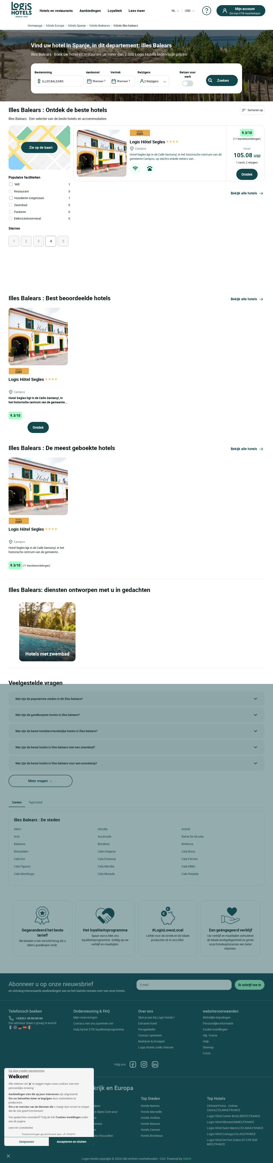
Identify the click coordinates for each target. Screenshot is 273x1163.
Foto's (207, 1053)
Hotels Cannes (150, 1130)
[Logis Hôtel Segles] (101, 153)
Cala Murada (106, 874)
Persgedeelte (146, 1029)
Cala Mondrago (24, 874)
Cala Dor (19, 859)
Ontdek (247, 174)
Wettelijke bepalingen (217, 1017)
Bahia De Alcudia (193, 836)
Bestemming (43, 72)
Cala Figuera (22, 866)
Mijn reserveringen (85, 1017)
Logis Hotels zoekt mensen (156, 1047)
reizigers (144, 72)
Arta (17, 836)
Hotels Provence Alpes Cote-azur (96, 1112)
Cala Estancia (107, 859)
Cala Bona (188, 851)
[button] (8, 1156)
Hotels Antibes (150, 1118)
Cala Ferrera (190, 859)
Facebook (133, 1064)
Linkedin (155, 1064)
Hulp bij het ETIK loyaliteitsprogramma (98, 1029)
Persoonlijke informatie (218, 1023)
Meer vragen (38, 780)
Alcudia (102, 829)
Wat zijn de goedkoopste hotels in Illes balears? (47, 715)
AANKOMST (93, 72)
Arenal (186, 829)
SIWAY (187, 1159)
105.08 (247, 155)
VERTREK (115, 72)
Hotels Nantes (150, 1106)
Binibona (187, 844)
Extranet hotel (147, 1023)
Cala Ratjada (190, 874)
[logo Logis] (21, 9)
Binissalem (21, 851)
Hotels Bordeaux (152, 1136)
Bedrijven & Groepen (151, 1041)
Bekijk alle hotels (244, 193)
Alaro (17, 829)
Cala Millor (188, 866)
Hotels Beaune (150, 1124)
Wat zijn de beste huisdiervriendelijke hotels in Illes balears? (56, 731)
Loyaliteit (115, 10)
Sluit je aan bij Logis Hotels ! (156, 1017)
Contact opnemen (150, 1035)
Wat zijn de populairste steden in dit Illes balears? (49, 699)
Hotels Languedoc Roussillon (94, 1136)
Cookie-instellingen (215, 1029)
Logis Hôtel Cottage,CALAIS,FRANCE (231, 1134)
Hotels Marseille (151, 1112)
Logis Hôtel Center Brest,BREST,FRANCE (233, 1116)
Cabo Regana (107, 851)
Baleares (19, 844)
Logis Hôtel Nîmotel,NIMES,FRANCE (230, 1122)
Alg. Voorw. (210, 1035)
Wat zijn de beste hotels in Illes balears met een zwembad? (55, 747)
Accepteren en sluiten (71, 1142)
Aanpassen (26, 1142)
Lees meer (137, 10)
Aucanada (104, 836)
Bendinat (104, 844)
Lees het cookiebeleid (21, 1127)
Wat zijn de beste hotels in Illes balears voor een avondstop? (56, 763)
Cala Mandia (106, 866)
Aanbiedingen (90, 10)
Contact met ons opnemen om (93, 1023)
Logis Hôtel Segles (148, 142)
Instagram (144, 1064)
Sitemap (208, 1047)
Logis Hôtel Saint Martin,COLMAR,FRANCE (235, 1128)
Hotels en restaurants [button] (56, 10)
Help (206, 1041)
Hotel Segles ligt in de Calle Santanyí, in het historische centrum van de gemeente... (38, 400)
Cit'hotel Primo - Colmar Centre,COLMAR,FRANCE (223, 1108)
